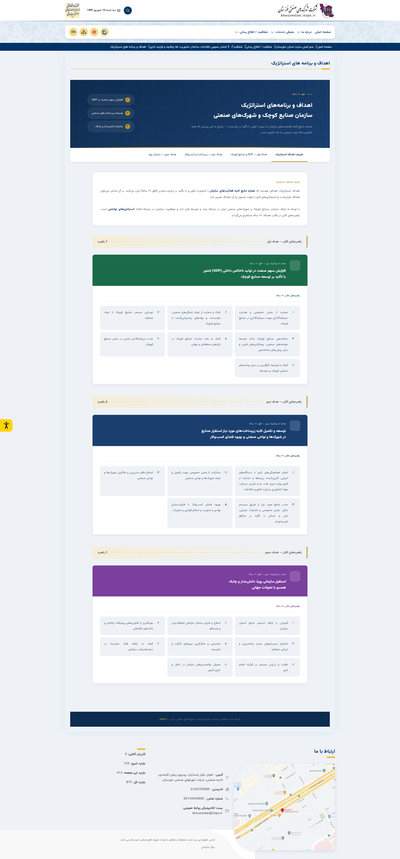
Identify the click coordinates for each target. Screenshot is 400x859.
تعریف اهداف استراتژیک (289, 154)
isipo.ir (163, 719)
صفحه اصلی (323, 32)
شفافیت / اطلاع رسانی (254, 32)
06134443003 (194, 798)
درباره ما (306, 32)
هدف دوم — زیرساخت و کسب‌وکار (203, 154)
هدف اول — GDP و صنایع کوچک (249, 154)
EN (73, 32)
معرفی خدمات (284, 32)
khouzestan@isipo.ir (207, 813)
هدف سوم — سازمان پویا (162, 154)
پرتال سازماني (208, 847)
